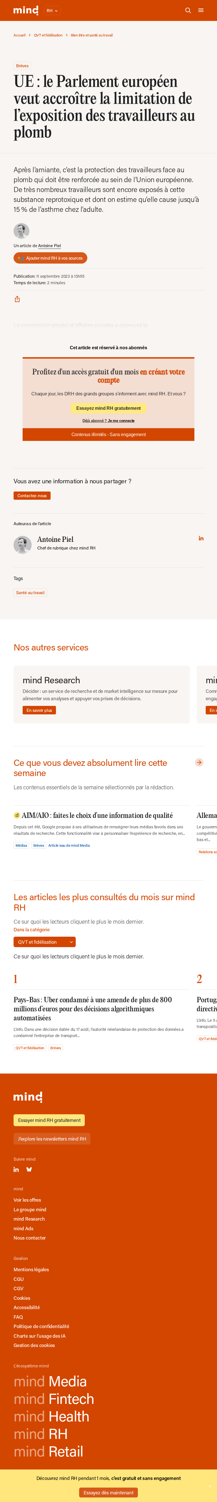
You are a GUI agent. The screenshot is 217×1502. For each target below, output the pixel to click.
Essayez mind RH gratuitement (108, 408)
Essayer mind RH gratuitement (49, 1120)
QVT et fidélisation (30, 1047)
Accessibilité (27, 1307)
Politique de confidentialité (41, 1326)
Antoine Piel (49, 245)
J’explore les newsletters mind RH (52, 1138)
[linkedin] (201, 538)
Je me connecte (121, 421)
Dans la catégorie (32, 929)
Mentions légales (31, 1269)
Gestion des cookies (34, 1345)
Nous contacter (30, 1237)
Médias (21, 845)
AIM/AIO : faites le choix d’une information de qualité (96, 815)
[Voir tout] (198, 762)
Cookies (22, 1298)
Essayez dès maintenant (108, 1492)
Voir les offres (27, 1200)
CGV (18, 1288)
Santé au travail (30, 592)
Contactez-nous (32, 495)
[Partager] (17, 298)
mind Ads (23, 1228)
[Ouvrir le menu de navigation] (200, 10)
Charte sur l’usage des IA (40, 1336)
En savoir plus (39, 710)
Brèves (22, 65)
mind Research (29, 1219)
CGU (18, 1279)
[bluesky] (29, 1169)
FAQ (18, 1317)
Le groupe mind (30, 1209)
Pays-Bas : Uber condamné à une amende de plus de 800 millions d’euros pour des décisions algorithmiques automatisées (93, 1009)
